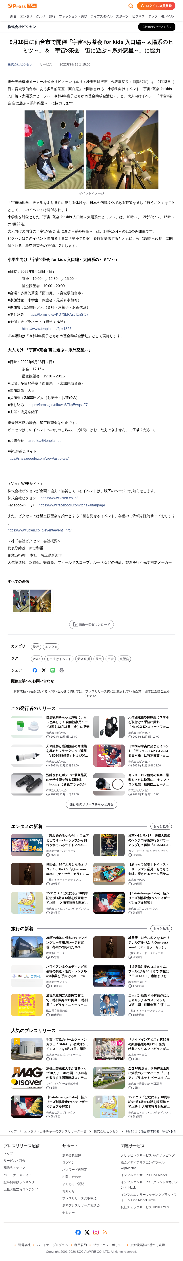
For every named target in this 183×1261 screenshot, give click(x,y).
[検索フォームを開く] (130, 5)
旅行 (52, 16)
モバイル (167, 16)
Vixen (37, 659)
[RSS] (105, 1232)
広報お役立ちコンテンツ (21, 1189)
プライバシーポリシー (108, 1245)
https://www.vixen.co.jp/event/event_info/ (39, 530)
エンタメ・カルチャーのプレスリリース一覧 (55, 1131)
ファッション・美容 (73, 16)
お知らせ (68, 1191)
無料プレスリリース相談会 (81, 1205)
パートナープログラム (52, 1245)
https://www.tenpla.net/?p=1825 (46, 329)
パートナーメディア (18, 1175)
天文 (99, 659)
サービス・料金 (14, 1160)
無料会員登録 (71, 1155)
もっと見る (161, 826)
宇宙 (111, 659)
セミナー (68, 1212)
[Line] (52, 670)
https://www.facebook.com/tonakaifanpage (72, 505)
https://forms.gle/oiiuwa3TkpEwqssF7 (58, 405)
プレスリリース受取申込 (79, 1198)
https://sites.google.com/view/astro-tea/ (38, 458)
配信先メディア (14, 1168)
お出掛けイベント (58, 659)
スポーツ (122, 16)
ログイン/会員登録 (159, 6)
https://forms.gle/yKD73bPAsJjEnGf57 (58, 314)
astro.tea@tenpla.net (44, 440)
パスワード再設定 (74, 1169)
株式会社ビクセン (20, 64)
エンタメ (26, 16)
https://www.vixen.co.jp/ (59, 498)
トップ (12, 1131)
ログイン (68, 1162)
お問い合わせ (71, 1176)
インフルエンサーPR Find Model (144, 1175)
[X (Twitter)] (44, 670)
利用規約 (80, 1245)
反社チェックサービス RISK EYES (145, 1207)
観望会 (124, 659)
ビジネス (138, 16)
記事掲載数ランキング (19, 1182)
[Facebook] (35, 670)
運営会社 (24, 1245)
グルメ (41, 16)
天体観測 (83, 659)
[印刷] (61, 670)
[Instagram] (96, 1232)
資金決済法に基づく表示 (148, 1245)
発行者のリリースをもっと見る (91, 804)
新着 (13, 16)
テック (153, 16)
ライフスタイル (101, 16)
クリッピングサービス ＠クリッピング (148, 1155)
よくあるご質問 (73, 1184)
